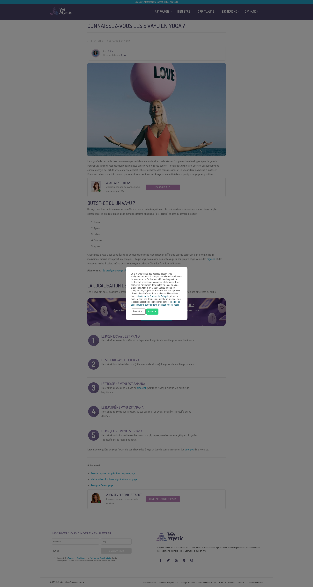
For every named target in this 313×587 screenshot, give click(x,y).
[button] (138, 312)
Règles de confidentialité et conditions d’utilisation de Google (155, 303)
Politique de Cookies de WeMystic (154, 296)
